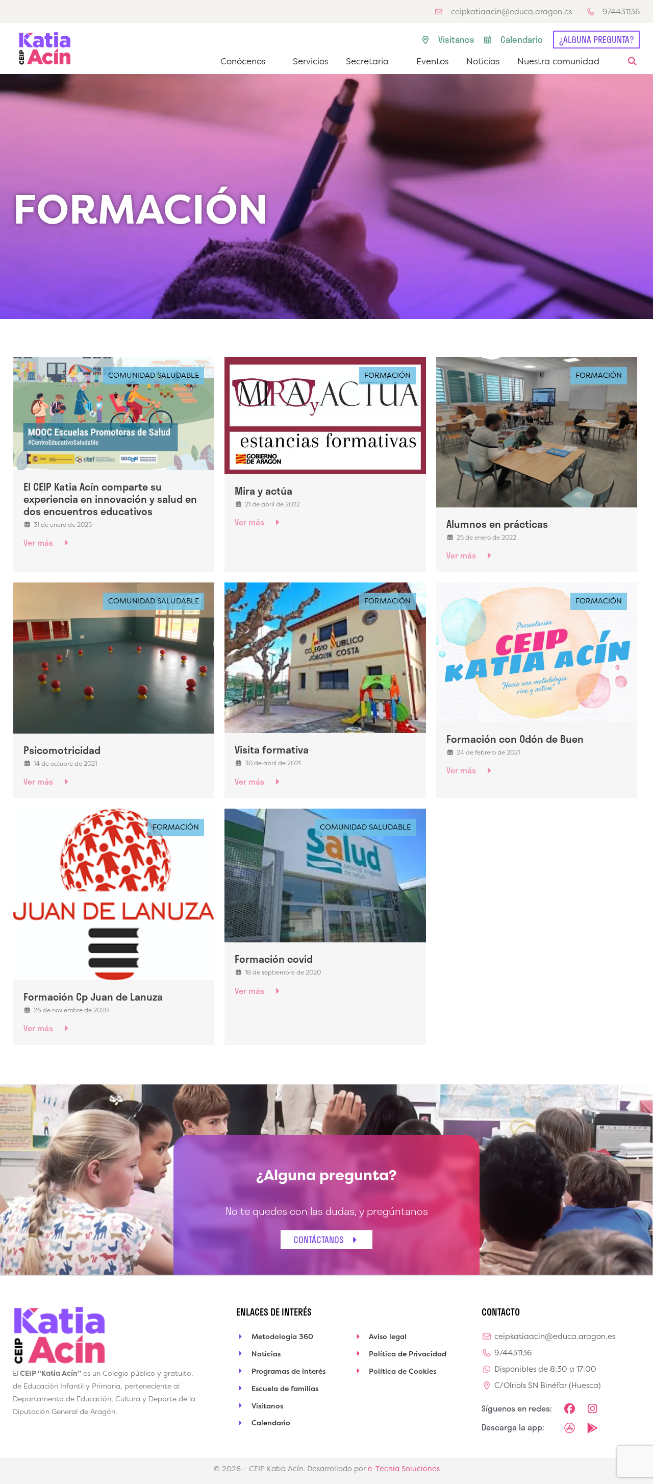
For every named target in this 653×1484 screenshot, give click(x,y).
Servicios (310, 61)
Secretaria (367, 61)
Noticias (482, 61)
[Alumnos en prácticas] (536, 430)
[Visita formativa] (324, 657)
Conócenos (242, 61)
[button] (632, 61)
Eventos (432, 61)
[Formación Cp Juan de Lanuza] (113, 893)
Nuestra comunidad (558, 61)
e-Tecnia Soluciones (404, 1469)
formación (387, 375)
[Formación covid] (324, 874)
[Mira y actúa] (324, 414)
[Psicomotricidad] (113, 657)
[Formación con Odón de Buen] (536, 651)
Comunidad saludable (153, 375)
